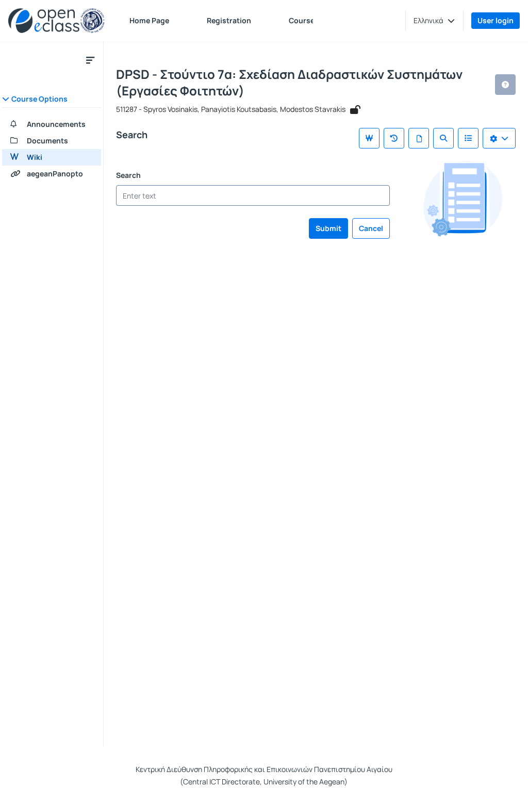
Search (128, 175)
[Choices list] (499, 138)
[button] (434, 20)
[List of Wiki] (468, 138)
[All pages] (418, 138)
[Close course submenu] (90, 60)
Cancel (371, 228)
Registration (229, 20)
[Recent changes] (394, 138)
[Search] (443, 138)
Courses (304, 20)
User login (495, 20)
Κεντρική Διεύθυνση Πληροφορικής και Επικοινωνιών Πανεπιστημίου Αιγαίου (264, 769)
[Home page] (56, 20)
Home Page (149, 20)
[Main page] (369, 138)
